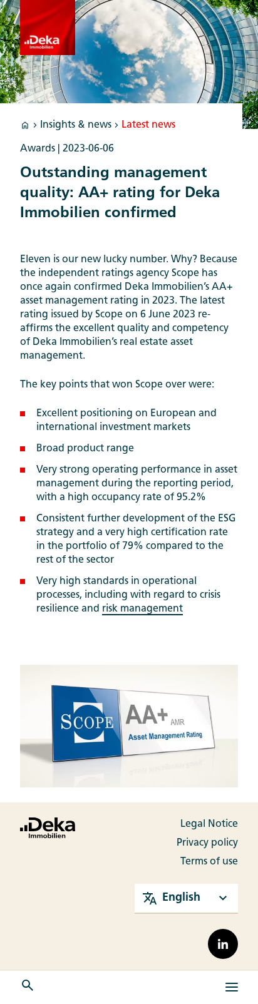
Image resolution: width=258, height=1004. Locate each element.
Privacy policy (207, 843)
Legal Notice (209, 824)
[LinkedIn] (223, 944)
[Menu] (231, 987)
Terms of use (209, 862)
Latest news (148, 125)
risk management (142, 609)
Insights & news (75, 125)
